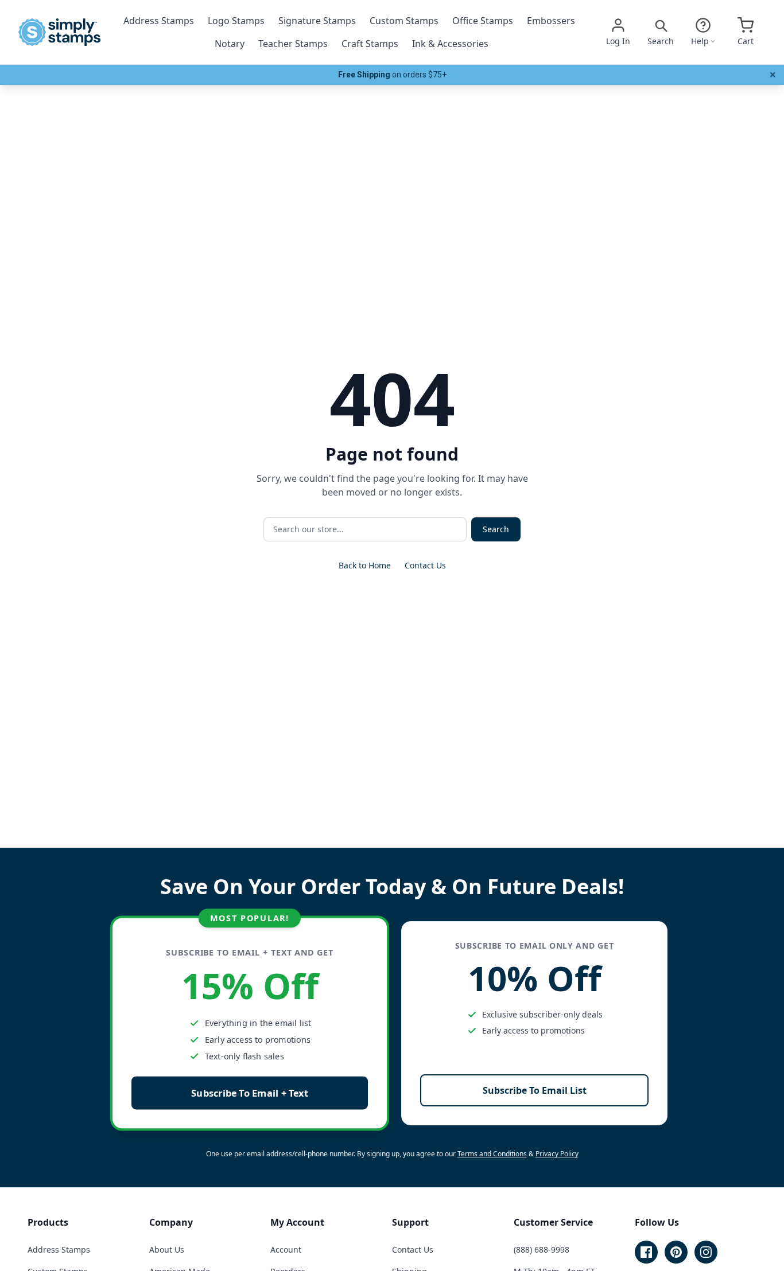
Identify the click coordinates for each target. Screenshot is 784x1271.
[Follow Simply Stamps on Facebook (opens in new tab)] (646, 1252)
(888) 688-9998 (541, 1249)
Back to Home (365, 565)
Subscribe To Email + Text (249, 1093)
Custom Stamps (404, 20)
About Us (166, 1249)
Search (496, 529)
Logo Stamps (236, 20)
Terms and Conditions (492, 1154)
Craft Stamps (369, 43)
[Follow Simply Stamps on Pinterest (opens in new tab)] (676, 1252)
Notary (229, 43)
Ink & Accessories (450, 43)
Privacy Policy (557, 1154)
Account (285, 1249)
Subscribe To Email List (535, 1090)
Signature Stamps (317, 20)
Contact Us (425, 565)
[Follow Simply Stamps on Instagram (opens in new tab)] (705, 1252)
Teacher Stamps (293, 43)
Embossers (551, 20)
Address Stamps (158, 20)
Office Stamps (482, 20)
